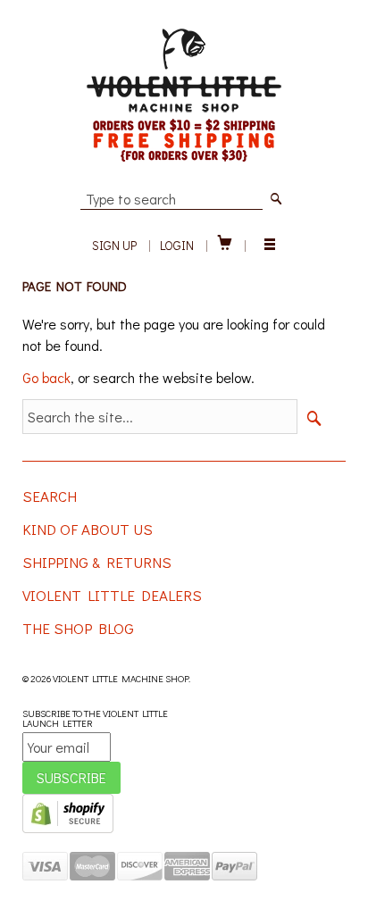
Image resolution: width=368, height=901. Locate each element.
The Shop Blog (78, 628)
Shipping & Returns (96, 562)
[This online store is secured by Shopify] (67, 829)
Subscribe (71, 777)
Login (177, 245)
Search (49, 496)
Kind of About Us (87, 529)
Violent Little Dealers (112, 595)
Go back (46, 377)
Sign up (114, 245)
